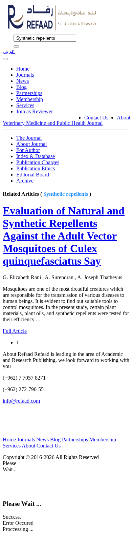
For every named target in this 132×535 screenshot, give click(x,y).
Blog (21, 87)
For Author (28, 150)
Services (25, 105)
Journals (25, 75)
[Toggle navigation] (5, 59)
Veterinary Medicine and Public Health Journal (53, 123)
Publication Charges (37, 162)
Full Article (15, 331)
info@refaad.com (21, 401)
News (22, 81)
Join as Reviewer (34, 111)
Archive (25, 181)
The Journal (29, 138)
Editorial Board (32, 174)
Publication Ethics (35, 168)
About (123, 117)
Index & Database (35, 156)
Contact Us (96, 117)
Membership (29, 99)
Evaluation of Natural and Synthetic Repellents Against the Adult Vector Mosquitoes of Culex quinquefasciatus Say (64, 236)
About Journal (31, 144)
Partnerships (29, 93)
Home (22, 69)
